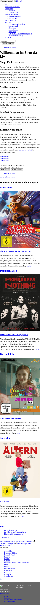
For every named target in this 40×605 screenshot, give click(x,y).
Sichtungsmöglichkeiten (17, 24)
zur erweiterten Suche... (8, 177)
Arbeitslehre (8, 551)
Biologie (7, 557)
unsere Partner (13, 30)
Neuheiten (12, 11)
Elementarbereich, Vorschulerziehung (16, 562)
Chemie (6, 559)
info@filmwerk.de (4, 593)
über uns (8, 22)
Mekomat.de (13, 18)
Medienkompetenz (11, 14)
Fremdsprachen (9, 568)
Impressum (12, 32)
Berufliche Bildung (10, 553)
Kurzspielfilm (7, 354)
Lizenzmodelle (13, 26)
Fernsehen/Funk (10, 20)
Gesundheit (8, 574)
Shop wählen (4, 156)
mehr (29, 266)
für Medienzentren (10, 530)
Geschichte (8, 572)
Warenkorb (4, 538)
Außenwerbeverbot (25, 150)
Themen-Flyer (13, 12)
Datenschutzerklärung (16, 35)
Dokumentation (8, 270)
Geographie (8, 570)
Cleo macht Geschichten (10, 418)
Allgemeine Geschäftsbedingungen (20, 34)
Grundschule (8, 576)
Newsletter (12, 28)
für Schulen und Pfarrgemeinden (15, 532)
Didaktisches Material (12, 7)
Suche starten (5, 169)
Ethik (6, 564)
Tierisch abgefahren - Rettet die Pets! (16, 251)
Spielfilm (5, 437)
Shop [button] (2, 526)
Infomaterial (9, 9)
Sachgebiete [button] (4, 547)
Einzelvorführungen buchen (13, 534)
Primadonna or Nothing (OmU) (14, 335)
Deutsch (7, 561)
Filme (7, 5)
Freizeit (6, 566)
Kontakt (8, 37)
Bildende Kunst (9, 555)
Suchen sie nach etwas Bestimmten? (12, 165)
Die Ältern (4, 501)
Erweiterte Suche (10, 47)
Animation (6, 187)
